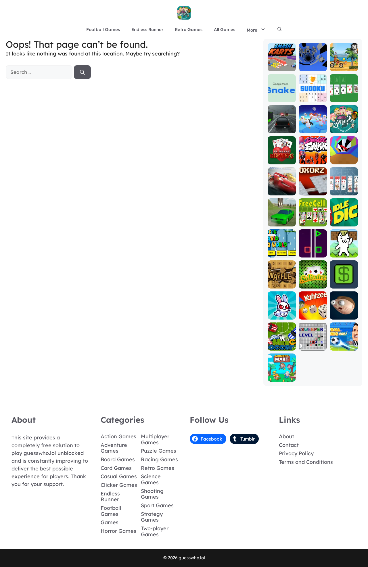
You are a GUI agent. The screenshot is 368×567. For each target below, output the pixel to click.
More (252, 30)
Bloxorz (312, 191)
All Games (224, 29)
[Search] (82, 72)
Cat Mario (344, 253)
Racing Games (159, 459)
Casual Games (119, 476)
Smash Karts (281, 64)
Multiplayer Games (155, 439)
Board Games (118, 459)
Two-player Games (154, 531)
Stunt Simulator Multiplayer (282, 214)
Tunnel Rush (343, 157)
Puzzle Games (158, 450)
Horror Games (118, 531)
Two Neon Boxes (313, 250)
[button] (280, 29)
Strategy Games (152, 517)
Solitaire (312, 284)
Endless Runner (147, 29)
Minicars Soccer (281, 344)
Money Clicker (343, 281)
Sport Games (157, 505)
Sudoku (312, 98)
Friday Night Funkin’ (312, 155)
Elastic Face (343, 312)
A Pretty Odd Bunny (281, 312)
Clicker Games (119, 485)
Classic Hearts (281, 157)
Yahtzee (312, 315)
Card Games (116, 468)
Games (109, 522)
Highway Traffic (282, 126)
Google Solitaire (343, 95)
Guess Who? (343, 126)
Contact (289, 445)
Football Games (103, 29)
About (286, 436)
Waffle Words (282, 281)
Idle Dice (344, 222)
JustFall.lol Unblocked (312, 126)
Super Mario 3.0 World (281, 248)
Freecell (312, 222)
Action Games (118, 436)
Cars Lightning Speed (281, 186)
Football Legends (343, 344)
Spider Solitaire (343, 188)
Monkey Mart (281, 375)
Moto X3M (344, 67)
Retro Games (188, 29)
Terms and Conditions (306, 462)
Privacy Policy (296, 453)
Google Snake (282, 95)
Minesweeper (312, 344)
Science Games (151, 479)
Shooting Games (152, 494)
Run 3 (312, 67)
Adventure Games (114, 448)
